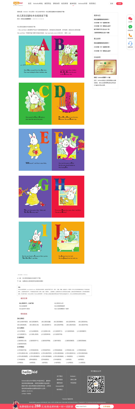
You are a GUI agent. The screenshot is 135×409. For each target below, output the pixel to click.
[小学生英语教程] (46, 356)
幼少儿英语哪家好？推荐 (61, 308)
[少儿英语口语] (45, 331)
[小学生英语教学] (34, 356)
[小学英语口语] (69, 350)
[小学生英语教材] (58, 356)
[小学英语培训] (81, 350)
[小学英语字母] (21, 350)
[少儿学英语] (21, 331)
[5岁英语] (69, 359)
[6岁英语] (81, 359)
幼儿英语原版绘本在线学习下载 (31, 278)
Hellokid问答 (82, 3)
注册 (119, 3)
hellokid (25, 11)
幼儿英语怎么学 (58, 303)
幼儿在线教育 (23, 306)
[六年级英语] (57, 359)
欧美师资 (64, 3)
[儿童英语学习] (33, 340)
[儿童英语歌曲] (81, 340)
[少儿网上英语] (33, 334)
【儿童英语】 (21, 337)
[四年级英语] (33, 359)
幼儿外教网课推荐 (59, 306)
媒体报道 (73, 3)
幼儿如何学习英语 (24, 308)
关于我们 (60, 376)
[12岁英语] (82, 362)
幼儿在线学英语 (40, 11)
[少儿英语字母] (57, 334)
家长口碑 (73, 379)
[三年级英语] (21, 359)
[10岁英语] (57, 362)
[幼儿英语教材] (58, 321)
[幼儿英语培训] (71, 325)
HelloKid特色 (38, 3)
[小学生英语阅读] (58, 353)
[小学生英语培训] (82, 353)
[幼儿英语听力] (46, 325)
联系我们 (92, 3)
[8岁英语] (32, 362)
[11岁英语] (69, 362)
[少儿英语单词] (45, 334)
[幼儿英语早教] (58, 325)
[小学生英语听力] (34, 353)
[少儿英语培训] (69, 331)
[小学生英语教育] (22, 356)
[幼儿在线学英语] (22, 321)
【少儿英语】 (21, 328)
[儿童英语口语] (21, 340)
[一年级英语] (69, 356)
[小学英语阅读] (57, 350)
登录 (111, 3)
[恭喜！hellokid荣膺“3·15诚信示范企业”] (105, 67)
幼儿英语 (31, 11)
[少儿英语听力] (21, 334)
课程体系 (56, 3)
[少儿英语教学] (81, 331)
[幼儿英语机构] (21, 325)
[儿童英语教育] (69, 340)
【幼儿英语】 (21, 318)
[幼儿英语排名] (83, 321)
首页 (29, 3)
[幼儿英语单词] (70, 321)
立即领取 (106, 407)
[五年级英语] (45, 359)
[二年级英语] (81, 356)
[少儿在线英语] (33, 331)
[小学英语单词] (33, 350)
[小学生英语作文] (70, 353)
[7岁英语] (20, 362)
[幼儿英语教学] (33, 321)
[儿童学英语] (57, 340)
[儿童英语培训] (21, 343)
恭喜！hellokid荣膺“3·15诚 (102, 77)
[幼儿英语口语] (34, 325)
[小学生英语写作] (46, 353)
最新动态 (60, 383)
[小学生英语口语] (22, 353)
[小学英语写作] (45, 350)
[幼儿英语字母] (83, 325)
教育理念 (48, 3)
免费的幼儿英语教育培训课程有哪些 (32, 281)
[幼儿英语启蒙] (46, 321)
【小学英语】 (21, 347)
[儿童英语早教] (45, 340)
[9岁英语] (45, 362)
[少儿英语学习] (57, 331)
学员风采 (73, 383)
